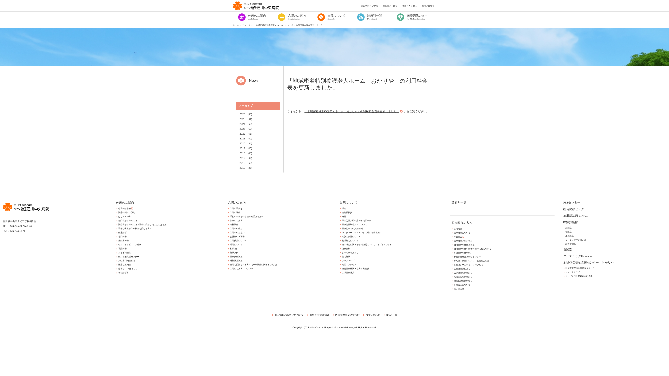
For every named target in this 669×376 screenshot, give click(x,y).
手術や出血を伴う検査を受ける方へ (135, 228)
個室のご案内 (236, 220)
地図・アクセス (409, 6)
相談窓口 (234, 248)
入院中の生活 (236, 228)
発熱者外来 (123, 240)
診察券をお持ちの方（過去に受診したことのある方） (143, 224)
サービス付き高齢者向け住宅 (579, 276)
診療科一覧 (459, 202)
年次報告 (458, 237)
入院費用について (238, 240)
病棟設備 (234, 224)
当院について (348, 202)
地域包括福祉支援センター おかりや (588, 262)
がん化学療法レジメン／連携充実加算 (471, 261)
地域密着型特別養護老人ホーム (580, 268)
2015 (242, 167)
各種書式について (462, 285)
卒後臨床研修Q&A (462, 253)
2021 (242, 138)
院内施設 (346, 256)
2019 (242, 148)
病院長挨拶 (347, 212)
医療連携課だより (462, 269)
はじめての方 (124, 216)
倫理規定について (350, 240)
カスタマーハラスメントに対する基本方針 (362, 232)
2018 (242, 153)
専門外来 (122, 236)
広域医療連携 (348, 272)
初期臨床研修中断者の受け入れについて (472, 249)
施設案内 (234, 252)
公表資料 (346, 248)
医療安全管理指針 (319, 315)
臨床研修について (462, 233)
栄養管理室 (570, 243)
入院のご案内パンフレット (242, 268)
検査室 (568, 231)
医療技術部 (570, 222)
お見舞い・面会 (390, 6)
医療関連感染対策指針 (347, 315)
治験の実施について (351, 236)
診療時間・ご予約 (369, 6)
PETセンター (571, 202)
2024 (242, 124)
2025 (242, 119)
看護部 (567, 249)
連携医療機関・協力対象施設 (355, 268)
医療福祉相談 (124, 264)
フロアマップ (348, 260)
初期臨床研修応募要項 (464, 245)
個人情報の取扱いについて (289, 315)
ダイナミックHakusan (577, 256)
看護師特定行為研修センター (467, 257)
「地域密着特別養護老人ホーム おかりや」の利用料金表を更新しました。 (352, 111)
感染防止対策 (236, 260)
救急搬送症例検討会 (463, 277)
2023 (242, 128)
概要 (344, 216)
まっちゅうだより (350, 252)
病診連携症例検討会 (463, 273)
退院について (236, 244)
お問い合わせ (428, 6)
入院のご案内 (237, 202)
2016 (242, 163)
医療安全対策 (236, 256)
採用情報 (458, 229)
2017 (242, 158)
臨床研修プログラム (463, 241)
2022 (242, 133)
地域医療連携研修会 (463, 281)
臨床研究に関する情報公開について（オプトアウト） (367, 244)
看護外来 (122, 248)
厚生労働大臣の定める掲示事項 (356, 220)
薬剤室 (568, 227)
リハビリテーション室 (575, 239)
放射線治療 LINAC (575, 215)
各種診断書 (123, 272)
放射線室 (569, 235)
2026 (242, 114)
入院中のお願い (237, 232)
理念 (344, 208)
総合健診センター (575, 209)
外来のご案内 (125, 202)
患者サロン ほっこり (128, 268)
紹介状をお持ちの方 (127, 220)
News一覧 (391, 315)
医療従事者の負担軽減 (352, 228)
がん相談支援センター (128, 256)
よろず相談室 (124, 252)
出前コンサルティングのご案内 (468, 265)
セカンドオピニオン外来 (129, 244)
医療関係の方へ (462, 223)
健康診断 (122, 232)
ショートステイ (572, 272)
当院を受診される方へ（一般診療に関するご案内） (254, 264)
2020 (242, 143)
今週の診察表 (124, 208)
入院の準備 (235, 212)
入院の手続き (236, 208)
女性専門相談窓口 (126, 260)
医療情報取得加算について (354, 224)
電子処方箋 (459, 289)
